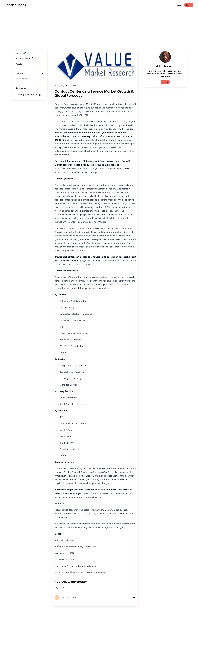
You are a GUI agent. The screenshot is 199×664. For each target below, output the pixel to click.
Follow (165, 82)
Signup (189, 5)
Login (179, 5)
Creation (20, 73)
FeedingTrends (16, 5)
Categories (21, 88)
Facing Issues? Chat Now (28, 95)
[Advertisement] (99, 29)
